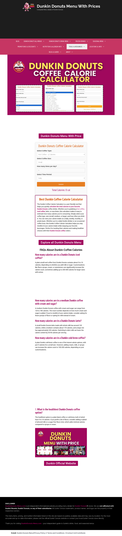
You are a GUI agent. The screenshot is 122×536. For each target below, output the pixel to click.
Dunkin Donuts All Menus (33, 41)
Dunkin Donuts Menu (25, 533)
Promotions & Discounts (27, 46)
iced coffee (41, 211)
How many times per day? (47, 166)
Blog (17, 41)
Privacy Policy (39, 533)
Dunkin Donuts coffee (57, 231)
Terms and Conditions (56, 533)
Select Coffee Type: (44, 151)
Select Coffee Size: (44, 158)
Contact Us (70, 533)
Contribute (81, 533)
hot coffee (80, 209)
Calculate (61, 184)
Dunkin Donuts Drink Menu (58, 41)
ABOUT (68, 52)
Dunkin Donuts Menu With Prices (68, 6)
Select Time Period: (44, 174)
